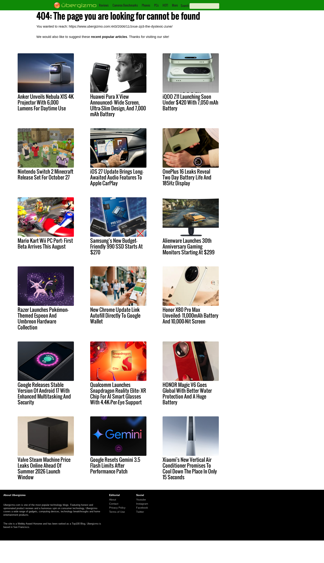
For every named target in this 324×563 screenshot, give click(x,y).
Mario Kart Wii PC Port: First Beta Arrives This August (45, 243)
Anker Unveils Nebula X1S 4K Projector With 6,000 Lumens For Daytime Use (46, 102)
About (112, 499)
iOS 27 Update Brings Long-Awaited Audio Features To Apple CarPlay (116, 177)
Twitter (140, 511)
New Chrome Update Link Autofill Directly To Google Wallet (115, 315)
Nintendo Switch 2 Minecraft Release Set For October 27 (45, 174)
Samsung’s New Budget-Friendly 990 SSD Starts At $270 (116, 246)
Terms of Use (117, 511)
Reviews (104, 5)
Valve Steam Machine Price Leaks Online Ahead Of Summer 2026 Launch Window (44, 468)
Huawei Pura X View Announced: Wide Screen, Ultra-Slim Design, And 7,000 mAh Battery (118, 105)
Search (185, 5)
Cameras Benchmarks (125, 5)
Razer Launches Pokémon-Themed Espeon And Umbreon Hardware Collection (43, 318)
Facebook (142, 507)
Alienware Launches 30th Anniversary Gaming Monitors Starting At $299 (188, 246)
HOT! (165, 5)
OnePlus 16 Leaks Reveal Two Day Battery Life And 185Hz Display (187, 177)
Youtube (141, 499)
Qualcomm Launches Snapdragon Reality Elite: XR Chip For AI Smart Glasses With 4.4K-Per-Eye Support (118, 393)
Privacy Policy (117, 507)
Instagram (142, 503)
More (175, 5)
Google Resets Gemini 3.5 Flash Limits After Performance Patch (115, 465)
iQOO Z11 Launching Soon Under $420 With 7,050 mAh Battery (190, 102)
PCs (156, 5)
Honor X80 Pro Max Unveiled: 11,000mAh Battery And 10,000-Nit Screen (190, 315)
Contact (113, 503)
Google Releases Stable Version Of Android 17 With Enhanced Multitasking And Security (44, 393)
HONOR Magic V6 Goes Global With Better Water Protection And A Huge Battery (187, 393)
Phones (146, 5)
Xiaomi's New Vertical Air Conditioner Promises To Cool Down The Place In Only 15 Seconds (190, 468)
